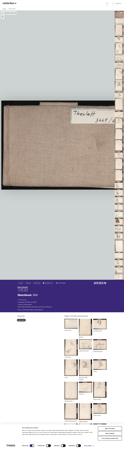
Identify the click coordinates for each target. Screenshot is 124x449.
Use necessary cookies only (110, 438)
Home (4, 8)
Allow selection (109, 433)
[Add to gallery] (2, 17)
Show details (88, 445)
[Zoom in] (62, 145)
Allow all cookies (110, 428)
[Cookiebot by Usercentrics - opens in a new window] (11, 445)
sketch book (21, 320)
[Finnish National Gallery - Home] (9, 3)
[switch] (48, 445)
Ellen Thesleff (23, 287)
